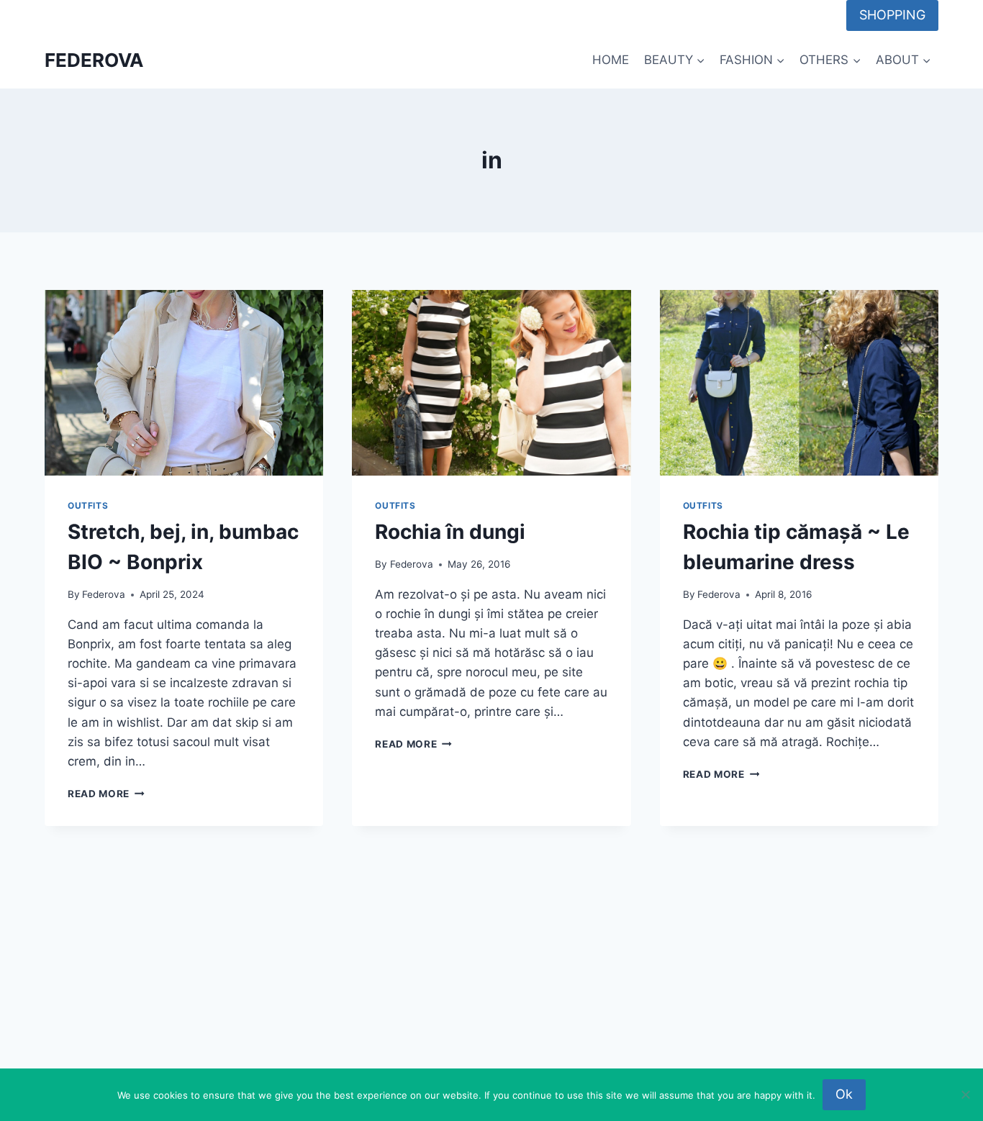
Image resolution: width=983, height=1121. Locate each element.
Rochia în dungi (450, 531)
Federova (103, 594)
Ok (844, 1094)
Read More (106, 793)
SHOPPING (892, 14)
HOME (610, 60)
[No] (965, 1094)
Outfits (88, 505)
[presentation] (184, 383)
